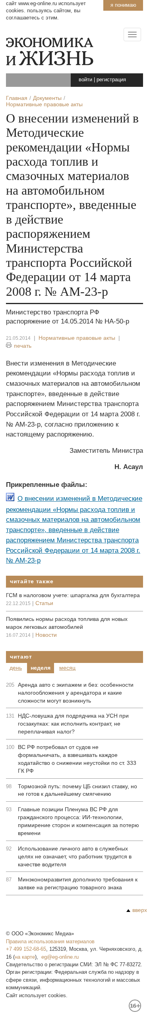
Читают (21, 656)
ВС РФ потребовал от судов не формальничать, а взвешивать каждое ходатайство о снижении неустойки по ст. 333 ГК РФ (77, 759)
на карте (25, 957)
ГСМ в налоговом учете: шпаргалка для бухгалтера (73, 595)
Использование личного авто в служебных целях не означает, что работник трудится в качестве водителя (75, 856)
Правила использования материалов (50, 941)
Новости (46, 635)
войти (85, 79)
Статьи (44, 603)
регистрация (111, 79)
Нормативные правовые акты (77, 338)
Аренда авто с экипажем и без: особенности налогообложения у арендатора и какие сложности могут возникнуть (76, 693)
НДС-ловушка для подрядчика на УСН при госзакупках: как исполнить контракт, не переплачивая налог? (73, 723)
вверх (139, 910)
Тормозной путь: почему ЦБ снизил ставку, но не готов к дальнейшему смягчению (77, 790)
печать (22, 346)
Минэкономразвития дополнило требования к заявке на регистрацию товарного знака (77, 883)
